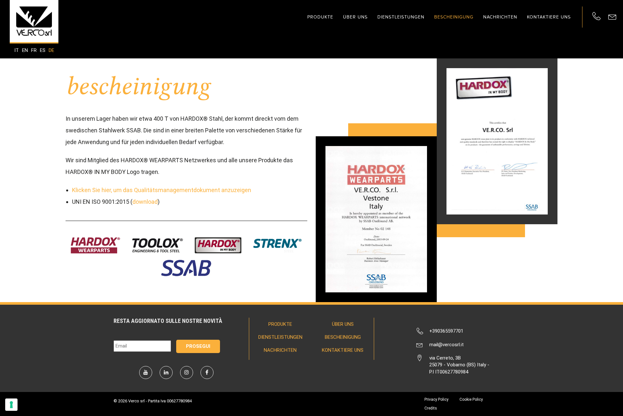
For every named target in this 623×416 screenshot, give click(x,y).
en (25, 50)
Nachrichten (500, 17)
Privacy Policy (436, 399)
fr (34, 50)
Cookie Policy (471, 399)
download (145, 201)
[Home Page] (34, 21)
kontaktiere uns (549, 17)
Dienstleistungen (400, 17)
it (16, 50)
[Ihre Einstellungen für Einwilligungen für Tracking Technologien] (11, 404)
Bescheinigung (453, 17)
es (42, 50)
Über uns (355, 17)
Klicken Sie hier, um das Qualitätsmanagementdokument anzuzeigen (161, 190)
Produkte (320, 17)
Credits (430, 408)
